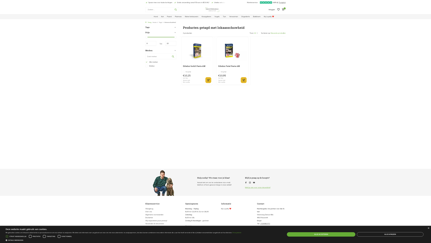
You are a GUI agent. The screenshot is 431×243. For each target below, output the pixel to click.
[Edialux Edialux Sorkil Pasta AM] (197, 51)
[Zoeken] (175, 9)
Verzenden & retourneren (154, 224)
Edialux (151, 66)
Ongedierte (245, 17)
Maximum (170, 43)
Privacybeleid (236, 233)
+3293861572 (265, 224)
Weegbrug (149, 209)
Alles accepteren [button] (321, 234)
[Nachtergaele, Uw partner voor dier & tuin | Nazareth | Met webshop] (215, 9)
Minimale (150, 43)
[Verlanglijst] (278, 9)
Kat (162, 17)
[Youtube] (254, 182)
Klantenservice (252, 2)
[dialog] (215, 234)
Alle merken (153, 62)
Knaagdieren (206, 17)
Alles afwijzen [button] (390, 234)
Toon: (252, 33)
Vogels (217, 17)
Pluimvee (178, 17)
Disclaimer (149, 218)
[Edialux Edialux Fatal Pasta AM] (232, 51)
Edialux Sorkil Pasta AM (194, 66)
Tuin (224, 17)
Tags (160, 22)
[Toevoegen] (208, 80)
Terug (149, 22)
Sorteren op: (265, 33)
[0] (282, 9)
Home (155, 22)
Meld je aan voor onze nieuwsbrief (257, 187)
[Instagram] (250, 182)
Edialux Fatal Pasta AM (229, 66)
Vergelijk (188, 72)
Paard (169, 17)
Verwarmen (233, 17)
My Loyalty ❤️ (269, 17)
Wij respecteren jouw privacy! (156, 221)
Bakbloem (257, 17)
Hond (156, 17)
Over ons (148, 212)
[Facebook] (246, 182)
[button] (123, 240)
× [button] (428, 228)
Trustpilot (282, 2)
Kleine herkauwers (191, 17)
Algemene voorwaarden (154, 215)
